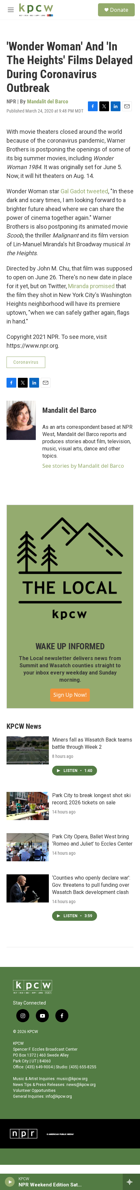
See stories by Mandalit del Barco (83, 465)
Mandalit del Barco (47, 101)
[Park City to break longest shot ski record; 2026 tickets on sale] (28, 806)
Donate (119, 10)
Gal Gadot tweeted (84, 191)
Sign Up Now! (70, 694)
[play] (10, 1182)
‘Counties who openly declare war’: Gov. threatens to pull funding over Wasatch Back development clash (91, 885)
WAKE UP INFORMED (70, 646)
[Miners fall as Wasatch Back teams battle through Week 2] (28, 750)
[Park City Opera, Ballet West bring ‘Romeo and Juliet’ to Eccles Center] (28, 847)
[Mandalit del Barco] (21, 420)
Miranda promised (91, 286)
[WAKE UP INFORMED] (70, 568)
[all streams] (131, 1182)
